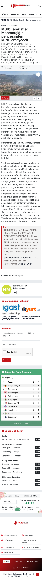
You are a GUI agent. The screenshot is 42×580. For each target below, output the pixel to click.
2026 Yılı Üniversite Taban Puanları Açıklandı (31, 317)
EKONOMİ (15, 14)
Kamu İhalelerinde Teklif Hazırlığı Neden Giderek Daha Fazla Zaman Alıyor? (21, 576)
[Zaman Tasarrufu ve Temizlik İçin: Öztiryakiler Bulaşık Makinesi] (11, 309)
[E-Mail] (15, 292)
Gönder (6, 360)
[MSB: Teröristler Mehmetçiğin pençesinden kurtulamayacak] (21, 83)
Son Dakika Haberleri (31, 547)
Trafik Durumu (9, 540)
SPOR (24, 14)
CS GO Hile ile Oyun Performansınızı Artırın (21, 20)
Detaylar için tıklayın (21, 423)
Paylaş (6, 98)
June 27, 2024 (25, 264)
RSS (7, 561)
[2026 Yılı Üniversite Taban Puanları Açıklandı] (31, 309)
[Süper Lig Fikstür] (39, 431)
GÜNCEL (5, 14)
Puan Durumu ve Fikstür (29, 541)
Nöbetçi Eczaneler (10, 535)
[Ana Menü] (2, 6)
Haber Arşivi (8, 552)
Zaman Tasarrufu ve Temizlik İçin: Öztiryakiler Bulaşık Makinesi (10, 318)
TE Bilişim (26, 568)
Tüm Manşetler (9, 547)
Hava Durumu (29, 535)
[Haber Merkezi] (7, 289)
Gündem (14, 25)
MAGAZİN (33, 14)
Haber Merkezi (19, 288)
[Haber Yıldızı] (21, 5)
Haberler (4, 25)
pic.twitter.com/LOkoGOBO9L (18, 257)
